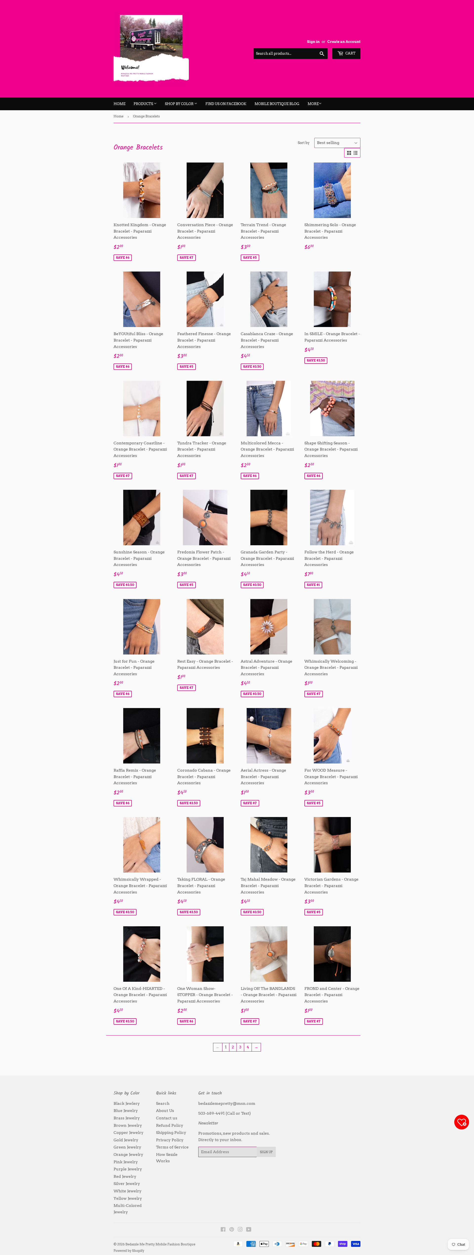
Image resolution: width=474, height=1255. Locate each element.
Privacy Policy (169, 1140)
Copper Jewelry (128, 1132)
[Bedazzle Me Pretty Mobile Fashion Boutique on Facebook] (223, 1230)
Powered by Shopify (129, 1251)
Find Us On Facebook (225, 104)
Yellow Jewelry (128, 1198)
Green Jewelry (127, 1147)
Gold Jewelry (126, 1140)
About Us (165, 1110)
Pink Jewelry (126, 1162)
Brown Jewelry (128, 1125)
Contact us (166, 1118)
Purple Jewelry (128, 1169)
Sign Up (266, 1152)
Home (119, 104)
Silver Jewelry (127, 1183)
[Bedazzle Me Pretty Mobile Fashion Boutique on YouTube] (248, 1230)
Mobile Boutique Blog (277, 104)
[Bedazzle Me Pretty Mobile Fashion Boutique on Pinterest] (231, 1230)
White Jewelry (127, 1191)
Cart (350, 53)
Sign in (313, 42)
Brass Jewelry (127, 1118)
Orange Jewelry (128, 1154)
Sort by (304, 143)
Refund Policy (169, 1125)
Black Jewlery (127, 1103)
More (313, 104)
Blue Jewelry (126, 1110)
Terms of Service (172, 1147)
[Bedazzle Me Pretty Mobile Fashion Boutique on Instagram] (240, 1230)
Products (144, 104)
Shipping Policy (171, 1132)
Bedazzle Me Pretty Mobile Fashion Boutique (160, 1244)
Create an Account (343, 42)
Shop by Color (179, 104)
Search (163, 1103)
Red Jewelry (125, 1176)
